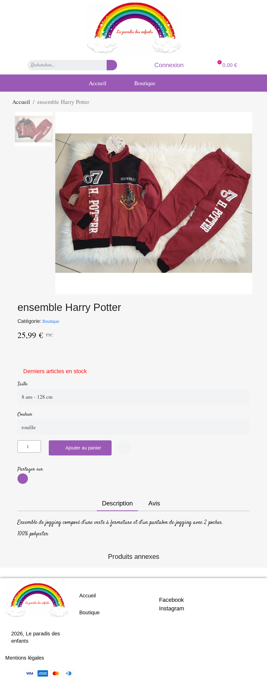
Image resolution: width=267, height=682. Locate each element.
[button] (80, 447)
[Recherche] (112, 65)
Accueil (97, 83)
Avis (154, 503)
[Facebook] (22, 478)
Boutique (144, 83)
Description (117, 503)
